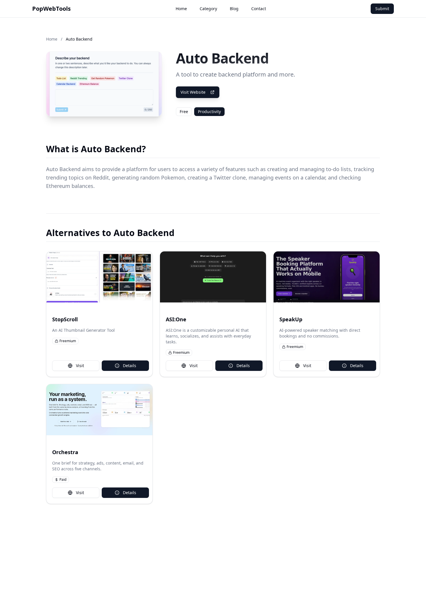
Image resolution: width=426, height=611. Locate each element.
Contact (258, 8)
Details (129, 365)
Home (181, 8)
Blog (234, 8)
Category (208, 8)
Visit (80, 365)
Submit (382, 8)
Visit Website (193, 92)
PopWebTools (51, 8)
